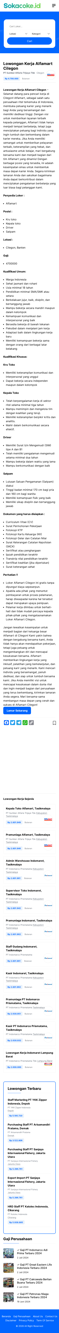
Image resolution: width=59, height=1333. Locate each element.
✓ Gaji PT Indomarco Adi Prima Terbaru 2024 (32, 1251)
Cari (29, 41)
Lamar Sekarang (17, 710)
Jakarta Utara (14, 1164)
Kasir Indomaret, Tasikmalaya (24, 973)
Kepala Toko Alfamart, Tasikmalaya (28, 808)
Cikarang (12, 1217)
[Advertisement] (29, 760)
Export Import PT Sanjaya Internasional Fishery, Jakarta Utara (26, 1181)
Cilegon (40, 72)
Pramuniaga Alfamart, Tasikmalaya (28, 834)
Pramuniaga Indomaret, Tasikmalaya (29, 920)
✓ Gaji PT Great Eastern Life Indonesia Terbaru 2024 (34, 1266)
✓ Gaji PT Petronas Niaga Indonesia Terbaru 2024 (33, 1295)
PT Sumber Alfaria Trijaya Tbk (19, 72)
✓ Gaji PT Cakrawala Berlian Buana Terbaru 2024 (34, 1281)
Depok (11, 1110)
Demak (11, 1135)
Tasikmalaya (39, 1007)
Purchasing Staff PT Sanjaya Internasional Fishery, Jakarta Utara (26, 1153)
